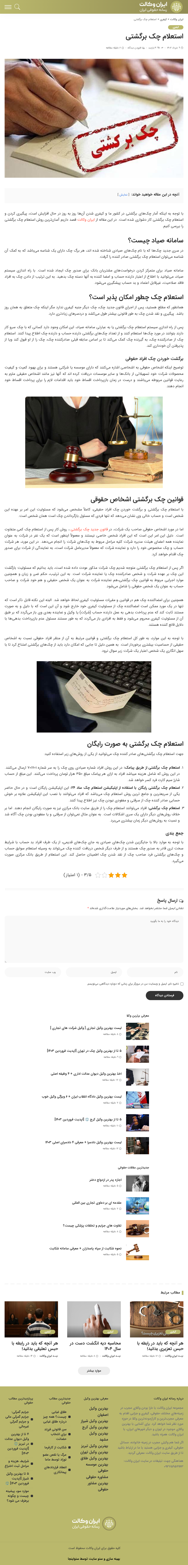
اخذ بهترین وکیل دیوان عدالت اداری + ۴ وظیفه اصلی (86, 1073)
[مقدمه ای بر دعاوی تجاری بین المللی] (137, 1205)
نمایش (123, 195)
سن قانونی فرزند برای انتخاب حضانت (55, 1434)
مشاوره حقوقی (97, 1477)
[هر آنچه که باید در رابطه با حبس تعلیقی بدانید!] (31, 1319)
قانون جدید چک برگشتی (89, 529)
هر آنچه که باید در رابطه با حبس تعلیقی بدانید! (35, 1346)
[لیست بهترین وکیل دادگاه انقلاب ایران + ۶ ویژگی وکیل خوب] (137, 1100)
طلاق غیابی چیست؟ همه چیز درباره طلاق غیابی (54, 1416)
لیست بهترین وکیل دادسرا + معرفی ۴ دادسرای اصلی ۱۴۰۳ (83, 1142)
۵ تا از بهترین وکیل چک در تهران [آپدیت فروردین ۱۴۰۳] (84, 1050)
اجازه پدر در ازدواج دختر (106, 1179)
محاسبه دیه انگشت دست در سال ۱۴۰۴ (95, 1346)
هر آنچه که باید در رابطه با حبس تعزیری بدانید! (160, 1346)
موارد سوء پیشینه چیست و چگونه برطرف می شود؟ (17, 1496)
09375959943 (173, 1466)
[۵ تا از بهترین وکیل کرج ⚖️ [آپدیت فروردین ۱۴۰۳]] (137, 1122)
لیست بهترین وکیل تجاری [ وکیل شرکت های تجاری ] (86, 1028)
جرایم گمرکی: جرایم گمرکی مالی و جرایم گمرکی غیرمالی (17, 1419)
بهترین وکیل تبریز (94, 1446)
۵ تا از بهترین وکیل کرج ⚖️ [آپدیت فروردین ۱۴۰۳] (88, 1119)
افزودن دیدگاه (134, 48)
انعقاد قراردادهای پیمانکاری (55, 1470)
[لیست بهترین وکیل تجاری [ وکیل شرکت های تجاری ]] (137, 1031)
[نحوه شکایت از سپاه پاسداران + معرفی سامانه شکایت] (137, 1251)
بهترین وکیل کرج (95, 1427)
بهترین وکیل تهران (94, 1452)
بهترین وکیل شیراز (94, 1421)
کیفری (176, 27)
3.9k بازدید (154, 48)
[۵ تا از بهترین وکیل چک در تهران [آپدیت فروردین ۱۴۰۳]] (137, 1054)
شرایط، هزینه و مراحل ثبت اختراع (17, 1463)
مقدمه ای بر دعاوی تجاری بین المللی (97, 1202)
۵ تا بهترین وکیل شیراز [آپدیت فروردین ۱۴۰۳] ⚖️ (17, 1478)
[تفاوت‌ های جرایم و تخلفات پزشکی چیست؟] (137, 1228)
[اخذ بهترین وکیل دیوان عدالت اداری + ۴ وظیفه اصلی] (137, 1077)
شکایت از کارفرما (55, 1447)
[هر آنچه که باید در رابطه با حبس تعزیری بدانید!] (156, 1319)
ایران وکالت (86, 220)
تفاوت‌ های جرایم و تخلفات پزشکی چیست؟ (92, 1225)
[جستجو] (18, 7)
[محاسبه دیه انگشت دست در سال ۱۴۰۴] (94, 1319)
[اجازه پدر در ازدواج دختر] (137, 1183)
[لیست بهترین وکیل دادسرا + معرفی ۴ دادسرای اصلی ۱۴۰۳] (137, 1145)
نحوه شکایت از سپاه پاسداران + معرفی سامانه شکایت (85, 1248)
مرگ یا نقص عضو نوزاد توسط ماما (54, 1457)
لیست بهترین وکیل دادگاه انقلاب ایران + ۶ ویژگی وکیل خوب (82, 1096)
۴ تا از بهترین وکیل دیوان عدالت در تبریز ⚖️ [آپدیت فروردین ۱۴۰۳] (17, 1444)
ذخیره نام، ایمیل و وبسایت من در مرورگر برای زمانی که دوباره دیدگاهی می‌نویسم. (133, 984)
